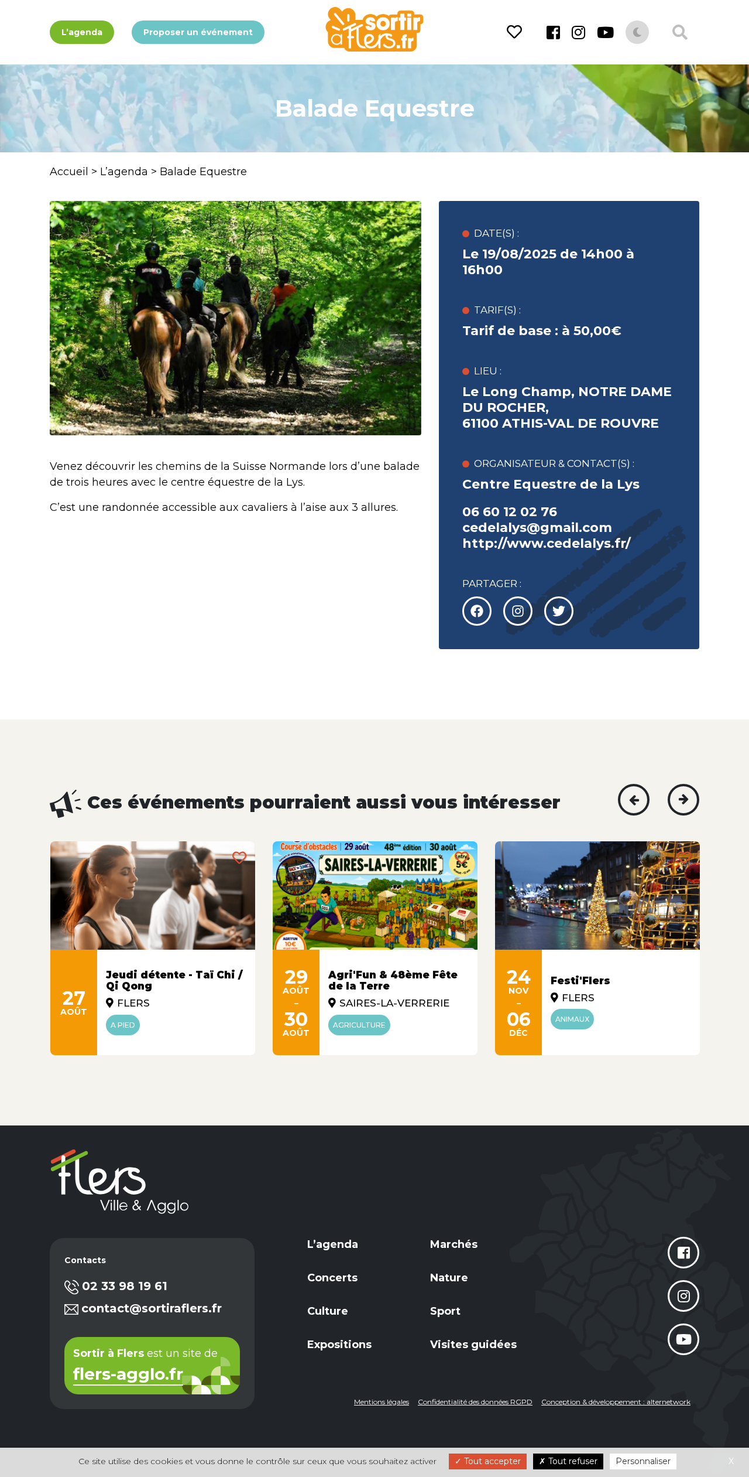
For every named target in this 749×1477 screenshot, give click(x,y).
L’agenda (81, 32)
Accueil (69, 171)
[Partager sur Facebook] (477, 611)
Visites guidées (473, 1344)
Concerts (332, 1277)
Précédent (634, 800)
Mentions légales (381, 1401)
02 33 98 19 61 (124, 1286)
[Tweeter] (517, 611)
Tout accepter (491, 1461)
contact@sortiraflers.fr (151, 1308)
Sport (445, 1311)
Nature (449, 1277)
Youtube (605, 32)
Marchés (453, 1244)
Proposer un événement (198, 32)
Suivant (683, 800)
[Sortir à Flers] (374, 29)
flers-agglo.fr (128, 1375)
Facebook (553, 32)
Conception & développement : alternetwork (615, 1401)
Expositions (339, 1344)
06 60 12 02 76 (509, 512)
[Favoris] (516, 32)
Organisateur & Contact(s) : (554, 463)
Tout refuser (571, 1461)
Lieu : (487, 371)
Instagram (578, 32)
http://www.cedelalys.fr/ (546, 543)
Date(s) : (496, 233)
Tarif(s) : (497, 310)
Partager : (491, 583)
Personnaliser (643, 1461)
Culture (327, 1311)
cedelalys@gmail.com (537, 527)
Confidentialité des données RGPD (475, 1401)
